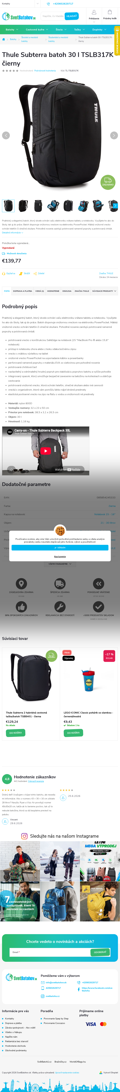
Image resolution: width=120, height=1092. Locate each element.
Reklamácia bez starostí (16, 1041)
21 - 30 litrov (108, 523)
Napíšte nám (11, 1036)
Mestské (110, 531)
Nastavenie (60, 556)
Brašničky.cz (60, 1061)
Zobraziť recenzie (36, 781)
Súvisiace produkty (102, 291)
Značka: (106, 273)
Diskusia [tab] (66, 291)
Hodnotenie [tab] (53, 291)
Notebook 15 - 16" (104, 514)
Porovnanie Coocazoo (54, 1023)
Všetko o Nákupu (13, 1032)
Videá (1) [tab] (39, 291)
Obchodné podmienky (16, 1050)
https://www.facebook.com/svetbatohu (97, 989)
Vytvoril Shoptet (110, 1072)
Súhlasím (61, 547)
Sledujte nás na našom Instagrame (64, 836)
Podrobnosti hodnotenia (45, 71)
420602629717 (53, 988)
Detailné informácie (11, 232)
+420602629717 (90, 982)
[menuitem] (12, 30)
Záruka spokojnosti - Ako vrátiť (20, 1027)
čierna (112, 506)
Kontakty (6, 3)
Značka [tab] (82, 291)
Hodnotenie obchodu (15, 1045)
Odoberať (100, 952)
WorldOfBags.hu (78, 1061)
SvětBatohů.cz (44, 1061)
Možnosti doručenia (17, 253)
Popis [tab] (7, 291)
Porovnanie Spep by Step (56, 1018)
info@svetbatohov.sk (56, 982)
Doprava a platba (13, 1023)
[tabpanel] (31, 694)
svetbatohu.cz (53, 996)
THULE (111, 548)
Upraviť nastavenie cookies (67, 1072)
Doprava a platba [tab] (22, 291)
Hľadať (71, 16)
